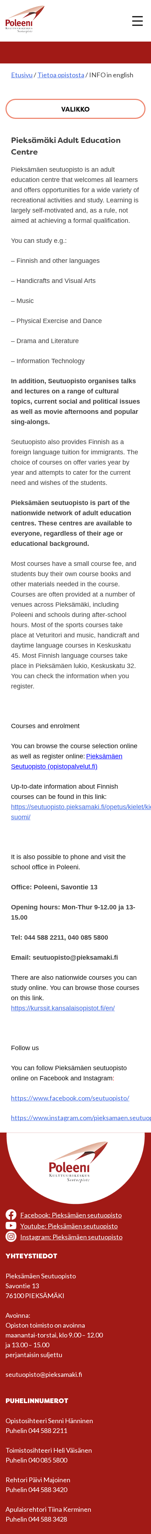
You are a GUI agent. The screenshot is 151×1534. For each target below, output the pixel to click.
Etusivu (22, 75)
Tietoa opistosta (60, 75)
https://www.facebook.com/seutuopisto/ (70, 1098)
